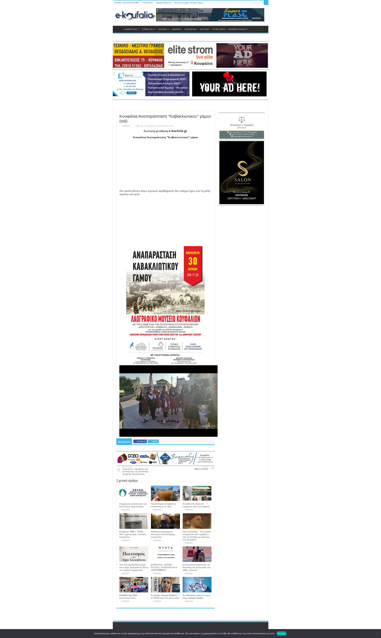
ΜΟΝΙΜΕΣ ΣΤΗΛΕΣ (237, 29)
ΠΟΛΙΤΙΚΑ (162, 29)
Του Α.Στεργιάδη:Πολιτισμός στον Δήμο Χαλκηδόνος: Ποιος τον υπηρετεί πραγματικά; (133, 567)
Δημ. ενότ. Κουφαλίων (148, 126)
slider (137, 126)
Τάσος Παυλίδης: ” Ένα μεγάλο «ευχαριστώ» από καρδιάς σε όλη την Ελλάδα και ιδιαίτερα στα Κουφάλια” (197, 535)
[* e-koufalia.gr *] (135, 14)
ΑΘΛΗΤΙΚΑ (176, 29)
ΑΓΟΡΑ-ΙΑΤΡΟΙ (218, 29)
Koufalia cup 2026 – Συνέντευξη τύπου (129, 596)
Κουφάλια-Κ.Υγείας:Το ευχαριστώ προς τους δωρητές (196, 505)
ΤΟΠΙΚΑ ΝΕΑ (147, 29)
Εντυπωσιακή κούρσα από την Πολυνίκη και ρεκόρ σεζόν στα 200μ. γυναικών (197, 567)
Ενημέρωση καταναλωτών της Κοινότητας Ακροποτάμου (133, 505)
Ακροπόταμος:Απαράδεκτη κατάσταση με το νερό (163, 505)
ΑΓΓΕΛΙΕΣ (204, 29)
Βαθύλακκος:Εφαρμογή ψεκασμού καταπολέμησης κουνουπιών (163, 534)
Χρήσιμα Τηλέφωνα (163, 3)
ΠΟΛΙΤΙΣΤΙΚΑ (191, 29)
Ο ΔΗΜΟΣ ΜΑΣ (130, 29)
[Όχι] (377, 633)
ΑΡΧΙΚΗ (118, 29)
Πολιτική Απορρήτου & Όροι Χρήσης (188, 3)
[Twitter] (243, 3)
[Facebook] (240, 3)
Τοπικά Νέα (170, 126)
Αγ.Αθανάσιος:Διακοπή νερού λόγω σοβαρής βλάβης (196, 596)
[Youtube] (245, 3)
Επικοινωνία (148, 3)
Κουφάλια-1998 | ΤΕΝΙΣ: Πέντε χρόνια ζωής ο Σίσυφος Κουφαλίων (132, 534)
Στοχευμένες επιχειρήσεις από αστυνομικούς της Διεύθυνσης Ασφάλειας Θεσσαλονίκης (135, 470)
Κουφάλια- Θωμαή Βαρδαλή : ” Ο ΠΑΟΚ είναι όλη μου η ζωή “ (165, 596)
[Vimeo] (248, 3)
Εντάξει (281, 633)
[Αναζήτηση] (266, 2)
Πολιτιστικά (161, 126)
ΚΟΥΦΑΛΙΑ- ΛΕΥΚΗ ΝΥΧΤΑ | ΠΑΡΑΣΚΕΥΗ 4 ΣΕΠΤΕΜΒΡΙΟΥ (164, 567)
